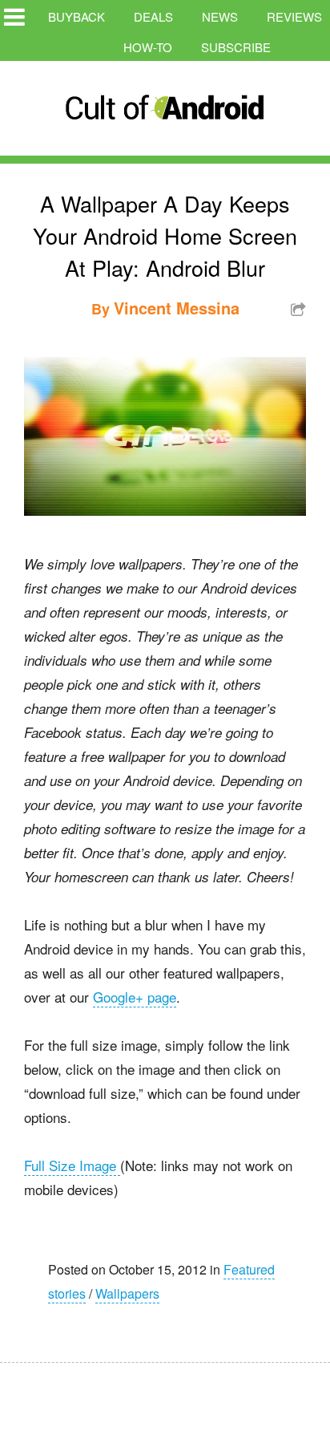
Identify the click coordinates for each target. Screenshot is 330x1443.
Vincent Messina (176, 307)
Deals (153, 16)
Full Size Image (72, 1165)
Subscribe (236, 47)
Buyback (76, 16)
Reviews (294, 16)
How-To (147, 47)
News (220, 16)
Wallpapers (127, 1293)
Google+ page (134, 997)
